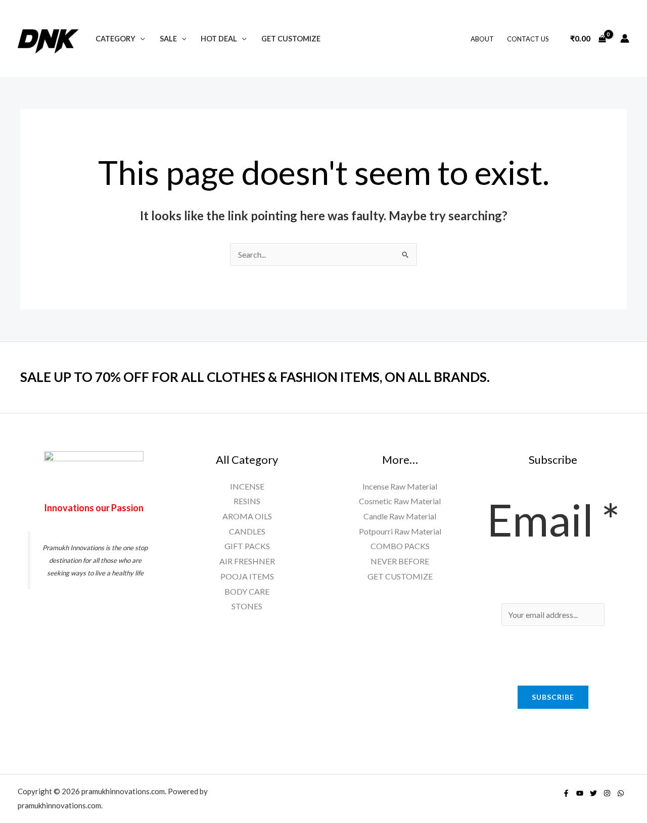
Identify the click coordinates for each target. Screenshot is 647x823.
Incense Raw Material (399, 486)
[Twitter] (593, 793)
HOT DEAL (219, 38)
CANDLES (247, 531)
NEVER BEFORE (400, 561)
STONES (247, 606)
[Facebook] (566, 793)
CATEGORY (115, 38)
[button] (140, 38)
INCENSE (247, 486)
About (482, 39)
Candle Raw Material (399, 516)
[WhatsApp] (620, 793)
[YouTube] (579, 793)
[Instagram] (607, 793)
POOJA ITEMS (247, 576)
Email (553, 519)
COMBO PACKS (400, 546)
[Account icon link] (624, 38)
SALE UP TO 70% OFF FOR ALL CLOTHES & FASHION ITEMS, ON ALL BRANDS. (255, 377)
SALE (168, 38)
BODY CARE (246, 591)
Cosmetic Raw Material (400, 501)
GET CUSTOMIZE (290, 38)
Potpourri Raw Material (400, 531)
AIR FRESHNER (247, 561)
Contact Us (528, 39)
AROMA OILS (247, 516)
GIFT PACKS (247, 546)
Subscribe (553, 697)
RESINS (247, 501)
